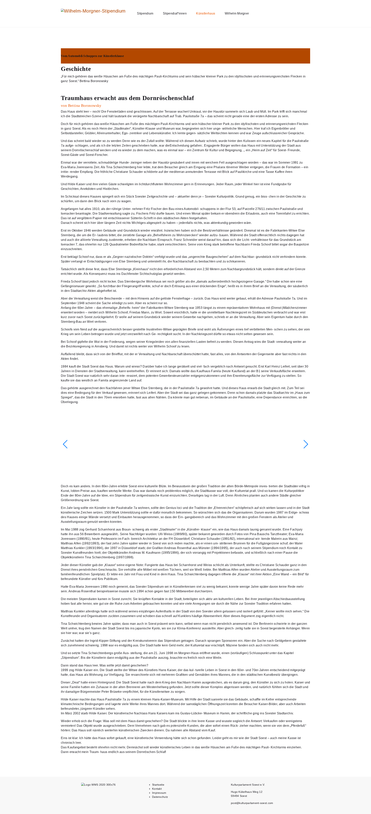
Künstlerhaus (205, 13)
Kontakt (157, 788)
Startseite (158, 784)
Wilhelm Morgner (237, 13)
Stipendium (145, 13)
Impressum (159, 792)
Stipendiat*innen (175, 13)
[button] (305, 444)
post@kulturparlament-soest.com (252, 803)
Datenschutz (160, 796)
